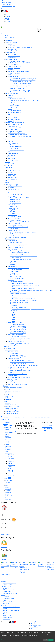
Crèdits (33, 628)
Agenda (5, 608)
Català (7, 14)
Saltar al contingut (7, 2)
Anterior (3, 534)
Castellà (7, 16)
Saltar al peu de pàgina (8, 6)
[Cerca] (39, 31)
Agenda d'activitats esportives (11, 610)
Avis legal (33, 622)
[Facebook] (4, 10)
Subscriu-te (4, 547)
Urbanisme (8, 478)
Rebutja (46, 640)
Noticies (5, 612)
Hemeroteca (6, 619)
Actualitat (3, 605)
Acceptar (51, 640)
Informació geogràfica (9, 590)
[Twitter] (2, 10)
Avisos (5, 614)
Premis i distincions (8, 602)
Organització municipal (9, 583)
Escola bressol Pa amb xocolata (14, 566)
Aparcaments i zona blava (10, 593)
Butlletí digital (7, 615)
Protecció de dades (36, 625)
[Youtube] (7, 10)
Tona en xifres (7, 603)
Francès (7, 21)
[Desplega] (12, 417)
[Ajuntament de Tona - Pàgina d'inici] (10, 29)
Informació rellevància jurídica (8, 492)
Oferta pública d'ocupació (8, 487)
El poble (3, 595)
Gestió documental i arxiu (11, 475)
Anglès (7, 18)
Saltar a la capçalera (7, 1)
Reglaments (5, 419)
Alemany (7, 19)
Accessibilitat (34, 627)
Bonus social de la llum (5, 566)
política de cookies (14, 637)
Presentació (6, 596)
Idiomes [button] (5, 13)
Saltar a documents (7, 4)
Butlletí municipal (8, 617)
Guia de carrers (7, 591)
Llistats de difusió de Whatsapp (11, 607)
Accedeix (3, 512)
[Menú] (1, 34)
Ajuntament (7, 417)
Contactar (3, 9)
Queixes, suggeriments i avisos (9, 432)
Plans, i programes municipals (8, 437)
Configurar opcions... (6, 640)
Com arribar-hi (7, 588)
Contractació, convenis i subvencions (9, 482)
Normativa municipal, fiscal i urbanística (39, 417)
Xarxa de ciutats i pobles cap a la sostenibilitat (24, 571)
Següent (7, 534)
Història (5, 600)
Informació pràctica (6, 586)
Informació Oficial (20, 417)
